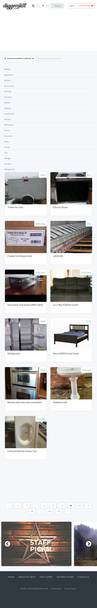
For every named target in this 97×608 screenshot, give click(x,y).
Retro (6, 141)
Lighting (7, 108)
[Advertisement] (48, 31)
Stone (6, 147)
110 (49, 511)
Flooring (7, 91)
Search (57, 5)
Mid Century (9, 125)
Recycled (8, 136)
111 (58, 511)
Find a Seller (46, 576)
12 (44, 505)
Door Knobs (9, 86)
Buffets (7, 80)
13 (53, 505)
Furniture (8, 97)
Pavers (7, 130)
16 (80, 505)
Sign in (72, 6)
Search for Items (27, 576)
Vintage (7, 158)
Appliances (8, 74)
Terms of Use (56, 588)
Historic (7, 102)
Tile (5, 152)
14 (62, 505)
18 (32, 511)
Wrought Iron (9, 169)
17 (89, 505)
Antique (7, 69)
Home (11, 576)
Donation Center (65, 576)
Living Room (9, 113)
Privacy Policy (70, 588)
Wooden (7, 163)
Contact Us (83, 576)
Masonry (7, 119)
